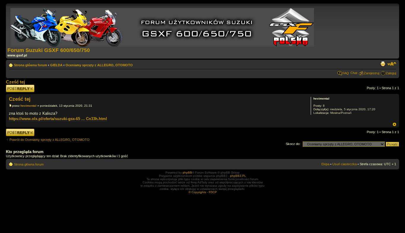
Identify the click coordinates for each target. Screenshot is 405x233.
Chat (353, 73)
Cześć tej (15, 81)
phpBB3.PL (238, 175)
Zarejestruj (371, 73)
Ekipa (325, 164)
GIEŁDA (56, 65)
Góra (394, 124)
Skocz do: (293, 144)
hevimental (28, 105)
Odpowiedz (14, 86)
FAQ (345, 73)
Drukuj (383, 64)
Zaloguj (391, 73)
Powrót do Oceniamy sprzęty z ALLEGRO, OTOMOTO (49, 139)
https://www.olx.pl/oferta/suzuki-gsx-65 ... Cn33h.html (58, 118)
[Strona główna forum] (162, 26)
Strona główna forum (30, 65)
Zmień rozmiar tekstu (392, 64)
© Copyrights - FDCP (203, 192)
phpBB (187, 172)
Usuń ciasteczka (344, 164)
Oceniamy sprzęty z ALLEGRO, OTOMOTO (99, 65)
